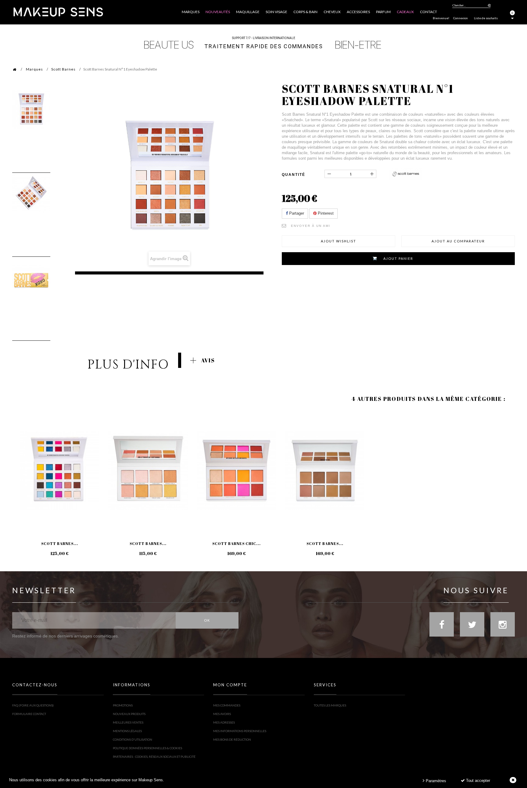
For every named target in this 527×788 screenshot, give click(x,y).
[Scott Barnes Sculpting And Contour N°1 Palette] (325, 470)
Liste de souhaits (486, 18)
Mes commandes (226, 705)
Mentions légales (127, 731)
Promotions (123, 705)
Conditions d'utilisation (132, 739)
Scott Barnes (63, 69)
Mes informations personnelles (239, 731)
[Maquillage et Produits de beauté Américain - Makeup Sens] (58, 11)
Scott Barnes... (59, 543)
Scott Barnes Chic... (236, 543)
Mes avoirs (222, 714)
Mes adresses (224, 722)
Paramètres (435, 781)
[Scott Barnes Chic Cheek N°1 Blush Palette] (236, 470)
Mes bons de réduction (232, 739)
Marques (34, 69)
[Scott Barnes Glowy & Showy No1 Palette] (148, 470)
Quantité (293, 174)
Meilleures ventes (128, 722)
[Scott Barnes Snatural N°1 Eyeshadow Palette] (31, 109)
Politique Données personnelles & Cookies (147, 748)
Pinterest (325, 213)
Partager (296, 213)
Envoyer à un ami (310, 225)
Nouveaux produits (129, 714)
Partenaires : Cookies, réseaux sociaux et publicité (154, 756)
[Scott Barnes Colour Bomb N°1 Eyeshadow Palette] (59, 470)
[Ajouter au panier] (24, 434)
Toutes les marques (330, 705)
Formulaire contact (29, 714)
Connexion (460, 18)
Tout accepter (477, 780)
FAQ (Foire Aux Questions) (33, 705)
